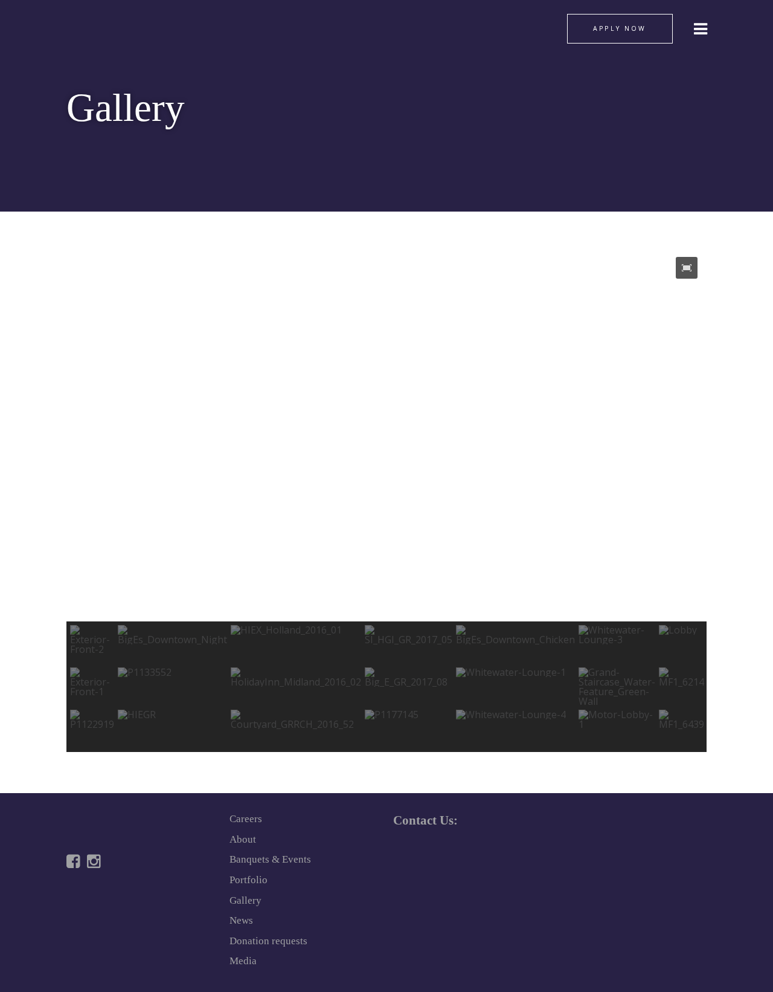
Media (243, 961)
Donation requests (268, 941)
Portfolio (248, 880)
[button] (686, 268)
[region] (386, 500)
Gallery (245, 900)
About (242, 839)
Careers (245, 819)
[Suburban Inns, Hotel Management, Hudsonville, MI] (111, 903)
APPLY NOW (619, 28)
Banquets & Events (270, 859)
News (241, 920)
